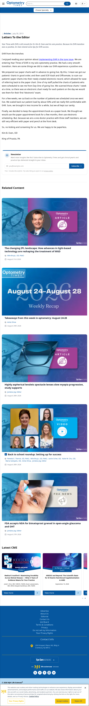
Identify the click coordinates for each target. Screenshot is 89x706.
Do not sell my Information (44, 630)
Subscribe (75, 166)
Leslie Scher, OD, (54, 458)
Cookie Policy (34, 696)
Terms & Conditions (44, 624)
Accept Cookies (62, 701)
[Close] (85, 687)
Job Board (44, 622)
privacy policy (48, 171)
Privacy (44, 627)
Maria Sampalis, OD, (13, 461)
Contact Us (44, 619)
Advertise (44, 611)
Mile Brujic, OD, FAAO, (39, 458)
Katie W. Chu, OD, (69, 458)
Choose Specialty (42, 10)
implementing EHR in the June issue (56, 59)
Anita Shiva (11, 322)
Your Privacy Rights (44, 633)
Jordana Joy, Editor (14, 392)
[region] (44, 695)
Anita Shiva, (26, 461)
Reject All (78, 701)
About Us (44, 613)
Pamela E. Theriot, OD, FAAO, (18, 458)
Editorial (44, 616)
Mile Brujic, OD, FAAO (15, 255)
